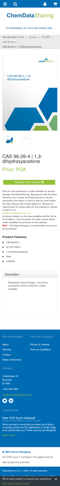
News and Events (11, 359)
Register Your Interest (28, 182)
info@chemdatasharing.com (16, 212)
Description (12, 274)
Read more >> (10, 435)
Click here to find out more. (16, 483)
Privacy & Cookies (40, 344)
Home (21, 37)
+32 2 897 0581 (10, 389)
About (5, 344)
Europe (33, 37)
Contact (6, 354)
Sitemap (6, 349)
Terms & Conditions (40, 349)
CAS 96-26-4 (9, 41)
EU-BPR (46, 37)
